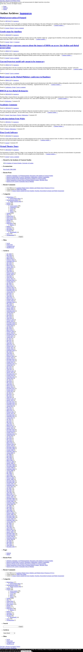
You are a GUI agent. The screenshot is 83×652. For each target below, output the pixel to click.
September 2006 (10, 502)
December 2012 (10, 401)
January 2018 (9, 333)
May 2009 (9, 457)
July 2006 (9, 505)
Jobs (7, 214)
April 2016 (9, 353)
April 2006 (9, 510)
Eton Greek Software (9, 132)
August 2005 (9, 521)
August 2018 (9, 325)
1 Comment (16, 42)
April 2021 (9, 296)
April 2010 (9, 441)
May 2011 (9, 422)
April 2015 (9, 369)
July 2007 (9, 488)
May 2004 (9, 543)
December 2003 (10, 546)
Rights (8, 226)
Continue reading (59, 25)
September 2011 (10, 416)
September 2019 (10, 311)
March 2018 (9, 330)
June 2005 (9, 524)
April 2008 (9, 475)
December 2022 (10, 280)
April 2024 (9, 271)
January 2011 (9, 428)
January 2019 (9, 321)
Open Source (13, 115)
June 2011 (9, 420)
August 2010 (9, 435)
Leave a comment (19, 28)
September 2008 (10, 469)
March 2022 (9, 286)
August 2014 (9, 378)
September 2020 (10, 302)
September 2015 (10, 363)
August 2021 (9, 292)
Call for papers (13, 206)
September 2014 (10, 377)
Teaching (8, 230)
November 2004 (10, 535)
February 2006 (10, 513)
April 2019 (9, 318)
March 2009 (9, 460)
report (11, 210)
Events (14, 87)
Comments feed (10, 246)
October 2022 (10, 281)
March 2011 (9, 425)
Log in (8, 243)
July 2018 (9, 327)
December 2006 (10, 498)
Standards (9, 228)
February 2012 (10, 412)
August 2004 (9, 539)
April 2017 (9, 343)
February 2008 (10, 478)
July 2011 (8, 419)
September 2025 (10, 261)
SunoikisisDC (13, 232)
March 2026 (9, 258)
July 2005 (9, 523)
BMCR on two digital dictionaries (14, 91)
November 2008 (10, 466)
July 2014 (9, 379)
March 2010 (9, 442)
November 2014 (10, 374)
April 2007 (9, 492)
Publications (8, 101)
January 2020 (9, 308)
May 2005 (9, 526)
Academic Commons (8, 105)
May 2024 (9, 270)
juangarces (26, 13)
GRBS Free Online (21, 189)
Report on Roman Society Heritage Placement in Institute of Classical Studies (26, 178)
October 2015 (10, 362)
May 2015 (9, 368)
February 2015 (10, 371)
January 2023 (9, 278)
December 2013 (10, 388)
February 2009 (10, 461)
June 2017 (9, 340)
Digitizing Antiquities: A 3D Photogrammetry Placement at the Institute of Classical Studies (29, 175)
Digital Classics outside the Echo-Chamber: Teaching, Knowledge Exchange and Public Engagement (38, 190)
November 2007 (10, 482)
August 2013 (9, 391)
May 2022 (9, 284)
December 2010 (10, 429)
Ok (22, 651)
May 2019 (9, 316)
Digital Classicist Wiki (15, 201)
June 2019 (9, 315)
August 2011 (9, 418)
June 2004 (9, 542)
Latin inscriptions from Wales (12, 119)
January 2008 (9, 479)
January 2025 (9, 267)
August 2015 (9, 365)
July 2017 (9, 338)
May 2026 (9, 255)
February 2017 (10, 346)
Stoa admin (9, 229)
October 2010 (10, 432)
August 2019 (9, 312)
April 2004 (9, 545)
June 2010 (9, 438)
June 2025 (9, 262)
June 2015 (9, 366)
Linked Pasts (9, 216)
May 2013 (9, 396)
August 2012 (9, 406)
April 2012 (9, 409)
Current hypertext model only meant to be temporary (22, 61)
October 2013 (10, 390)
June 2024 (9, 268)
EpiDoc (8, 203)
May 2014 (9, 382)
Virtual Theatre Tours (9, 146)
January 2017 (9, 347)
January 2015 (9, 372)
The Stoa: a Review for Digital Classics (10, 0)
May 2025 (9, 264)
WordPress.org (10, 247)
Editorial (5, 8)
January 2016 (9, 357)
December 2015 (10, 359)
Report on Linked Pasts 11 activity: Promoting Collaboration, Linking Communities (27, 177)
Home (4, 6)
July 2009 (9, 454)
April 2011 (9, 423)
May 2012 (9, 407)
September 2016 (10, 350)
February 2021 (10, 299)
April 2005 (9, 527)
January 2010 (9, 445)
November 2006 (10, 500)
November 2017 (10, 334)
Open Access (9, 217)
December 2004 (10, 533)
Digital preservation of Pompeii (13, 18)
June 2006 (9, 507)
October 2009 (10, 450)
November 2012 (10, 403)
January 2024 (9, 274)
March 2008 (9, 476)
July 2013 (9, 393)
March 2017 (9, 344)
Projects (12, 28)
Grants (11, 208)
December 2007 (10, 480)
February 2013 (10, 398)
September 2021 (10, 290)
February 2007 (10, 495)
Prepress (12, 225)
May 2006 (9, 508)
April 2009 (9, 459)
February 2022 (10, 287)
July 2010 (9, 437)
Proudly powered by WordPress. (8, 648)
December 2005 (10, 516)
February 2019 (10, 319)
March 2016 (9, 355)
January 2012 (9, 413)
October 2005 (10, 519)
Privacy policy (27, 651)
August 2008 (9, 470)
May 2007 (9, 491)
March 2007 (9, 494)
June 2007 (9, 489)
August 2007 (9, 486)
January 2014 (9, 387)
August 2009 (9, 453)
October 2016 (10, 349)
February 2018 (10, 331)
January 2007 (9, 497)
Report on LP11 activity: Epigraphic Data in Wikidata (20, 181)
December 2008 (10, 464)
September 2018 (10, 324)
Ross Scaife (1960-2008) (9, 169)
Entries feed (9, 244)
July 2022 (9, 283)
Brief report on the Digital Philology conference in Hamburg (25, 77)
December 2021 (10, 289)
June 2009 (9, 456)
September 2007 (10, 485)
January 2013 (9, 400)
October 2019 (10, 309)
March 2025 (9, 265)
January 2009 (9, 463)
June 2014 (9, 381)
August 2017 (9, 337)
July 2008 (9, 472)
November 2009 (10, 448)
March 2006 (9, 511)
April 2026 (9, 256)
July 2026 (9, 254)
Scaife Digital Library (15, 198)
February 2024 (10, 273)
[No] (32, 651)
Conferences (8, 87)
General (7, 28)
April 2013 (9, 397)
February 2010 (10, 444)
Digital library (10, 197)
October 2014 (10, 375)
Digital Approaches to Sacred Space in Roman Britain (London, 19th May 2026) (27, 180)
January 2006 (9, 514)
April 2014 (9, 384)
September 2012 (10, 404)
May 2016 (9, 352)
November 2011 (10, 415)
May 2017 (9, 341)
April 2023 (9, 277)
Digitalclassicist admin (12, 200)
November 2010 (10, 431)
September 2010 (10, 434)
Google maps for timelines (11, 32)
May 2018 (9, 328)
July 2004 (9, 541)
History (5, 9)
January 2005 (9, 532)
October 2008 (10, 467)
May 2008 (9, 473)
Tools (11, 42)
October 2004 (10, 536)
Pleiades (8, 220)
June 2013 (9, 394)
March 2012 (9, 410)
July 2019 (9, 314)
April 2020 (9, 305)
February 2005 (10, 530)
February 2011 (10, 426)
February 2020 (10, 306)
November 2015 (10, 360)
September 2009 (10, 451)
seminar (12, 211)
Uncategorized (10, 235)
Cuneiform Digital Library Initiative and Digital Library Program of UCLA (35, 188)
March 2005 (9, 529)
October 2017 (10, 336)
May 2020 (9, 303)
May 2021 (9, 295)
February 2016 (10, 356)
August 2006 (9, 504)
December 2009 (10, 447)
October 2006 (10, 501)
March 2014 (9, 385)
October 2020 (10, 300)
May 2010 (9, 439)
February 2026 (10, 259)
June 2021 (9, 293)
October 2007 (10, 483)
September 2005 (10, 520)
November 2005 (10, 517)
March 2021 (9, 297)
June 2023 (9, 276)
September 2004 (10, 538)
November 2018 (10, 322)
